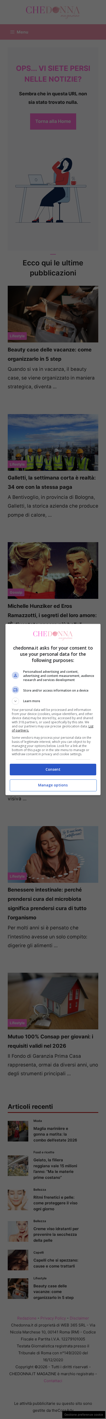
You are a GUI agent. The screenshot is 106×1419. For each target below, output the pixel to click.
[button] (53, 701)
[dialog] (53, 709)
